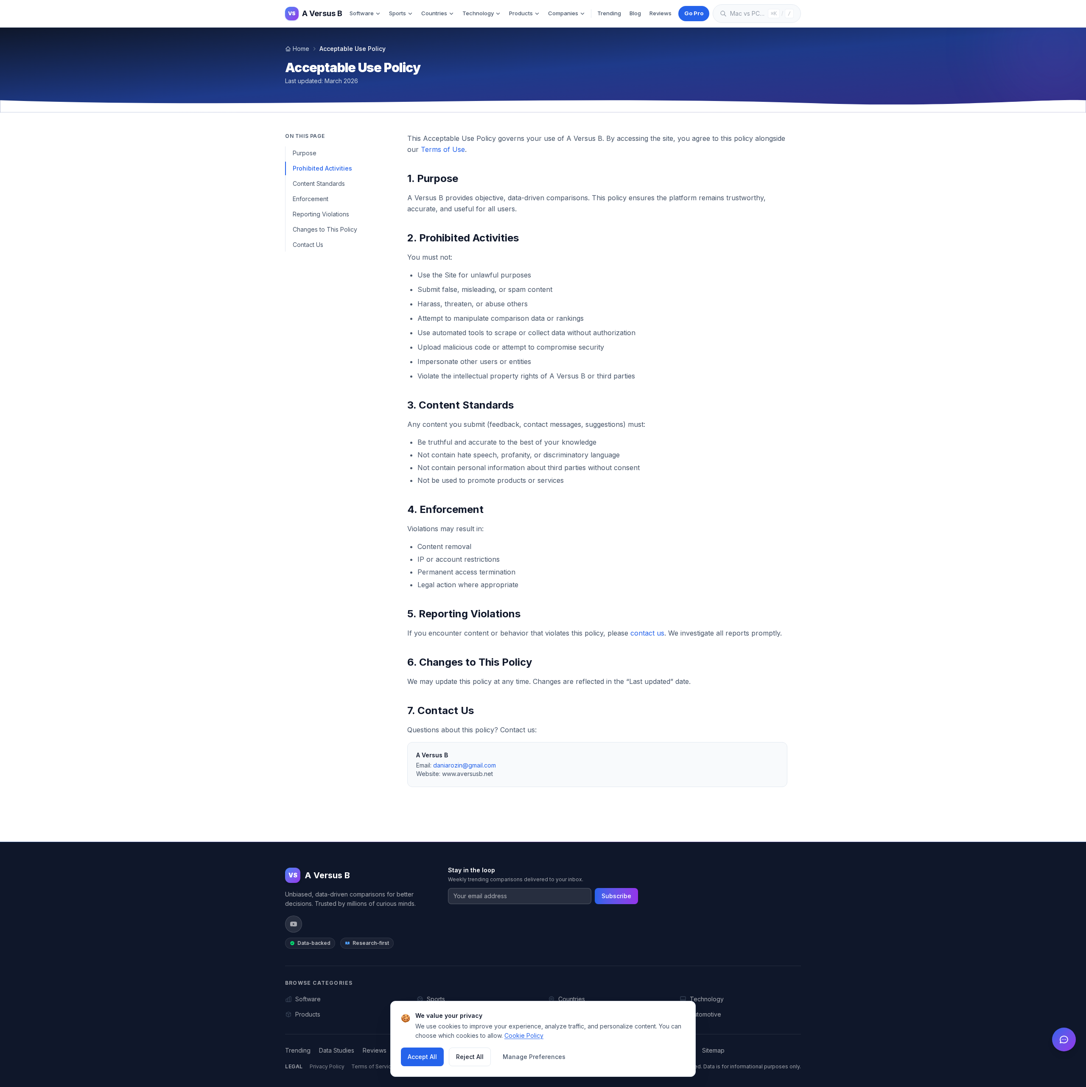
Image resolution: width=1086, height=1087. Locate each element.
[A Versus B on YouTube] (293, 924)
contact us (647, 633)
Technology (478, 13)
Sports (397, 13)
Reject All (470, 1056)
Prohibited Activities (322, 168)
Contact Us (308, 244)
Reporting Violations (321, 214)
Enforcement (310, 198)
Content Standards (319, 183)
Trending (609, 13)
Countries (434, 13)
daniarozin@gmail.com (464, 765)
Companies (563, 13)
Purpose (304, 153)
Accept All (422, 1056)
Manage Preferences (534, 1056)
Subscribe (616, 895)
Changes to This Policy (325, 229)
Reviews (660, 13)
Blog (635, 13)
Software (362, 13)
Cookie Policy (523, 1035)
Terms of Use (443, 149)
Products (521, 13)
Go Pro (693, 13)
